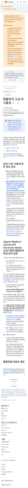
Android (3, 464)
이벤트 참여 (4, 435)
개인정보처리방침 (9, 480)
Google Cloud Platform (7, 472)
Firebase (5, 86)
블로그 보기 (4, 425)
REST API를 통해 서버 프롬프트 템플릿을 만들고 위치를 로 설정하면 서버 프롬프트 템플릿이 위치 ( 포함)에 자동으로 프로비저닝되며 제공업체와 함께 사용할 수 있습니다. (15, 187)
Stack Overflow (5, 444)
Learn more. (11, 21)
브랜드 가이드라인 (5, 452)
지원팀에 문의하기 (5, 442)
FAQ (2, 454)
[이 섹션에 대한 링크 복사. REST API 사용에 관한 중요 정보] (17, 167)
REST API (10, 156)
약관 (2, 480)
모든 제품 (3, 474)
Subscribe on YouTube (6, 432)
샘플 (2, 413)
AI (15, 88)
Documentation (7, 7)
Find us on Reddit (5, 427)
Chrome (3, 467)
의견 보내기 (7, 95)
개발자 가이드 (4, 408)
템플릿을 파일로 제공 (11, 151)
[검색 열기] (17, 2)
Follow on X (4, 430)
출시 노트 (3, 449)
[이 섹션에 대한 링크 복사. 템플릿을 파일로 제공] (4, 365)
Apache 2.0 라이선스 (15, 392)
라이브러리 (3, 416)
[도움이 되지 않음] (14, 92)
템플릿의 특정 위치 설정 (12, 148)
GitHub (3, 418)
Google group (4, 447)
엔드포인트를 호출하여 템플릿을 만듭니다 (15, 317)
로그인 (24, 2)
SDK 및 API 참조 (5, 411)
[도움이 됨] (12, 92)
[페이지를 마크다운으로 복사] (18, 103)
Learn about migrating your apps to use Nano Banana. (15, 44)
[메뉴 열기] (2, 2)
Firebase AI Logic (10, 9)
